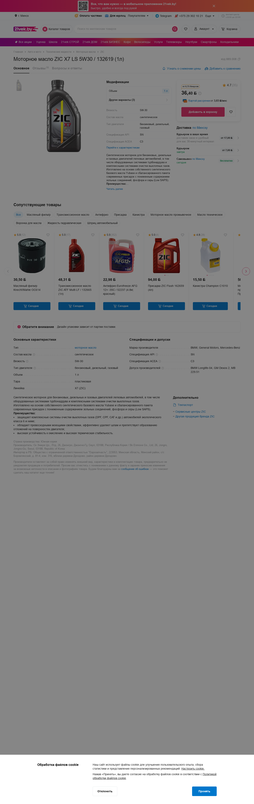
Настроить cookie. (193, 768)
